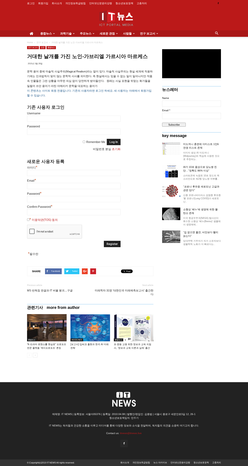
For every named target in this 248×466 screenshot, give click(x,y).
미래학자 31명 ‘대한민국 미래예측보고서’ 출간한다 (124, 292)
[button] (216, 33)
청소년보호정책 (124, 3)
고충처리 (142, 3)
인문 (42, 47)
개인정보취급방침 (75, 3)
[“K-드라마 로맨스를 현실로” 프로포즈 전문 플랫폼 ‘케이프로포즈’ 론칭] (47, 327)
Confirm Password (39, 206)
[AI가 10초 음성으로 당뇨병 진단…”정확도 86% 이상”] (171, 171)
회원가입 (43, 3)
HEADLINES (77, 340)
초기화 (116, 149)
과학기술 (66, 33)
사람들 (127, 33)
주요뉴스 (86, 33)
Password (33, 126)
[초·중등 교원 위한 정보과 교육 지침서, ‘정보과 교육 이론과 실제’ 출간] (133, 327)
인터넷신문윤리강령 (100, 3)
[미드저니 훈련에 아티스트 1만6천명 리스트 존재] (171, 148)
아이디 (32, 167)
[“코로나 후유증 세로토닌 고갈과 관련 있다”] (171, 191)
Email (31, 180)
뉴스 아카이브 (160, 462)
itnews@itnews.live (131, 433)
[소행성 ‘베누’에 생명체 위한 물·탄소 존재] (171, 214)
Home (30, 42)
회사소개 (57, 3)
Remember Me (95, 142)
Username (33, 113)
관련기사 (35, 307)
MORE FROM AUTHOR (63, 307)
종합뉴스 (46, 33)
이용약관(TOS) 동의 (45, 219)
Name (165, 98)
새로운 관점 (107, 33)
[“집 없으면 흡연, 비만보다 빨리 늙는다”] (171, 236)
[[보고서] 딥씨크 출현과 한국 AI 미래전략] (90, 327)
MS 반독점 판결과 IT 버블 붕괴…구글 (50, 290)
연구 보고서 (147, 33)
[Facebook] (218, 3)
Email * (166, 110)
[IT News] (124, 19)
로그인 (31, 3)
